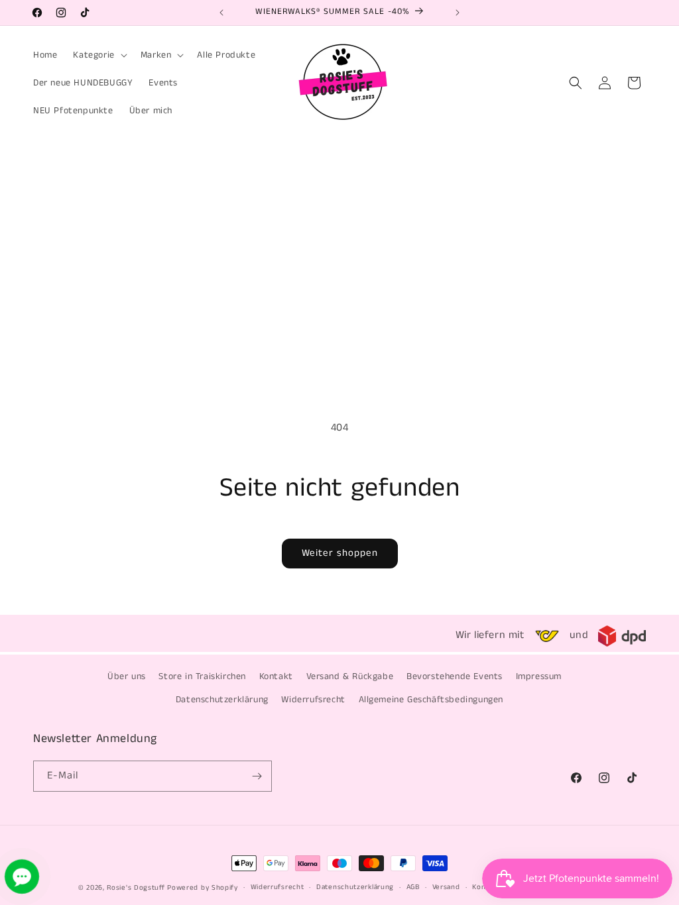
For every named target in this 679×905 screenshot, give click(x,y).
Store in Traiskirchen (202, 676)
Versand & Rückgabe (350, 676)
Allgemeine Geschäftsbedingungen (431, 699)
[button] (98, 55)
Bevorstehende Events (454, 676)
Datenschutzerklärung (222, 699)
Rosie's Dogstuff (135, 887)
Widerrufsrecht (313, 699)
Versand (446, 887)
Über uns (126, 676)
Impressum (539, 676)
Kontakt (276, 676)
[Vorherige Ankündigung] (221, 12)
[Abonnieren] (256, 776)
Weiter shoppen (340, 553)
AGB (413, 887)
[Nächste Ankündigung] (457, 12)
